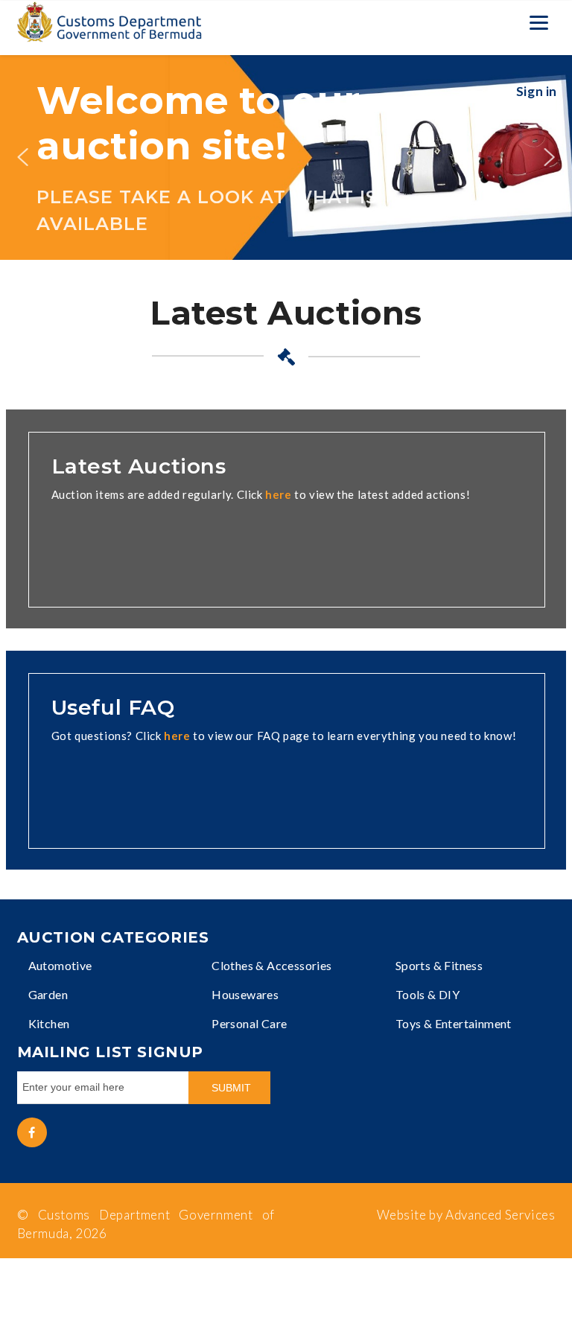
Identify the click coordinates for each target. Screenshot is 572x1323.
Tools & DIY (427, 994)
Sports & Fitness (439, 965)
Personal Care (249, 1023)
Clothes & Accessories (271, 965)
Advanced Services (500, 1214)
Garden (48, 994)
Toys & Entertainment (453, 1023)
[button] (22, 157)
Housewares (245, 994)
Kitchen (49, 1023)
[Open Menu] (538, 22)
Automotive (60, 965)
